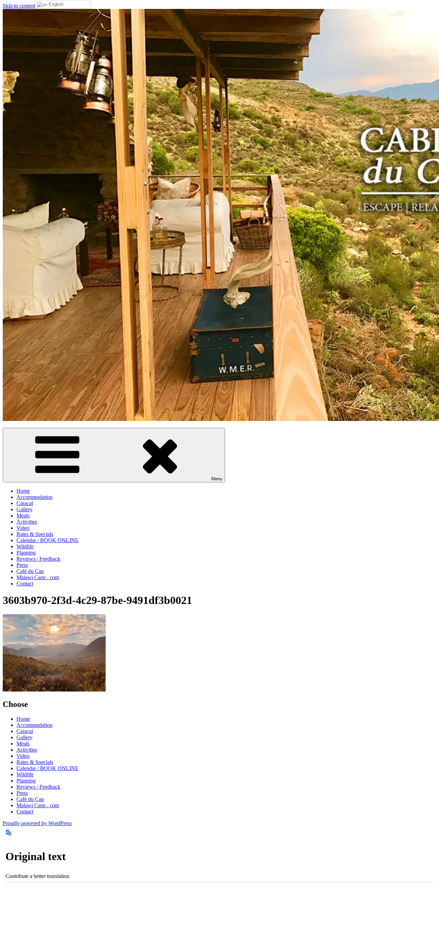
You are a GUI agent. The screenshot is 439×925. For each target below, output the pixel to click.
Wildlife (25, 546)
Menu (216, 478)
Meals (22, 515)
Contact (24, 583)
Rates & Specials (34, 534)
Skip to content (19, 6)
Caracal (24, 503)
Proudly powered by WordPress (37, 823)
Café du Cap (30, 571)
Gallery (24, 509)
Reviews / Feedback (38, 559)
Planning (26, 553)
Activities (26, 522)
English (55, 4)
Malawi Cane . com (37, 577)
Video (22, 528)
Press (22, 565)
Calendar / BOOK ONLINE (47, 540)
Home (23, 491)
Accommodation (34, 497)
